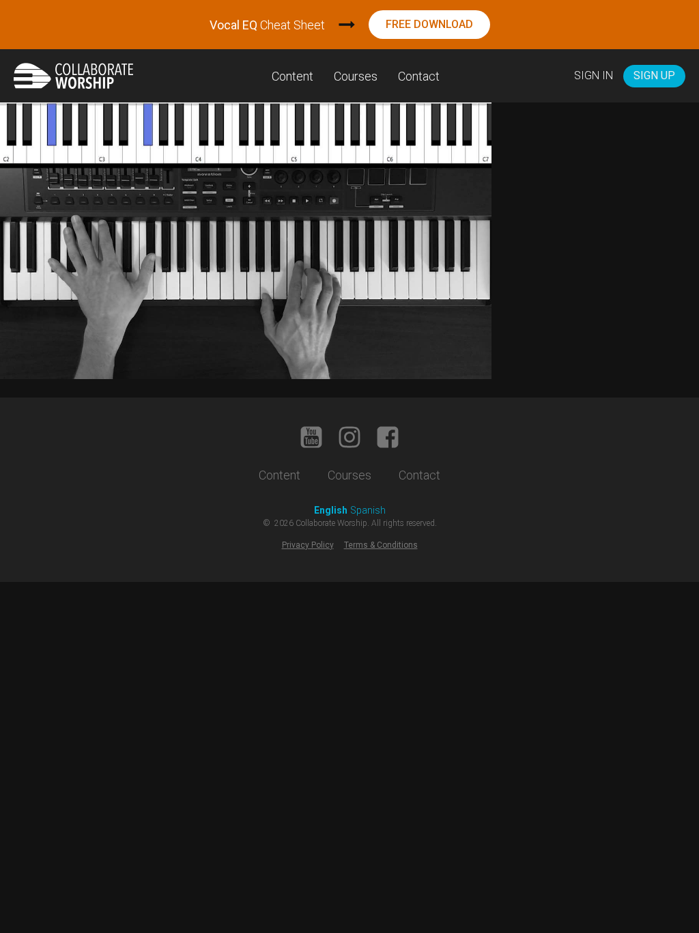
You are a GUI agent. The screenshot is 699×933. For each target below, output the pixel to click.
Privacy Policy (308, 545)
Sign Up (654, 75)
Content (292, 76)
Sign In (593, 75)
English (330, 510)
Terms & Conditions (381, 545)
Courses (355, 76)
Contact (419, 76)
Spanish (368, 510)
